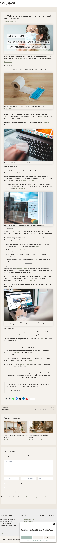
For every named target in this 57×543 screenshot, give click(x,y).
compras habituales (21, 268)
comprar (26, 169)
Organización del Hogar (12, 439)
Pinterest (7, 533)
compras (20, 58)
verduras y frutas (24, 364)
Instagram (2, 533)
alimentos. (23, 249)
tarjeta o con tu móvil (15, 335)
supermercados (17, 231)
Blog (5, 439)
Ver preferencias (50, 537)
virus (17, 106)
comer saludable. (30, 280)
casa (36, 259)
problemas (46, 122)
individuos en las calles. (27, 180)
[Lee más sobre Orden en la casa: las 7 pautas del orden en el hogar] (16, 427)
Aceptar (26, 537)
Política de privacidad (44, 540)
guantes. (36, 246)
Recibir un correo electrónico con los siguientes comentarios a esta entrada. (23, 483)
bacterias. (32, 360)
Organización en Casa (29, 519)
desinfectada (18, 352)
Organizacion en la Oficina (38, 439)
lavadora (43, 352)
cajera (42, 338)
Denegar (38, 537)
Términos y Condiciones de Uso (33, 540)
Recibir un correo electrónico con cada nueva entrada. (18, 487)
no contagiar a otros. (20, 188)
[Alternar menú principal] (55, 3)
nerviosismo (7, 108)
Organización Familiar (28, 521)
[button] (54, 524)
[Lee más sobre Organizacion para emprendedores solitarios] (41, 426)
